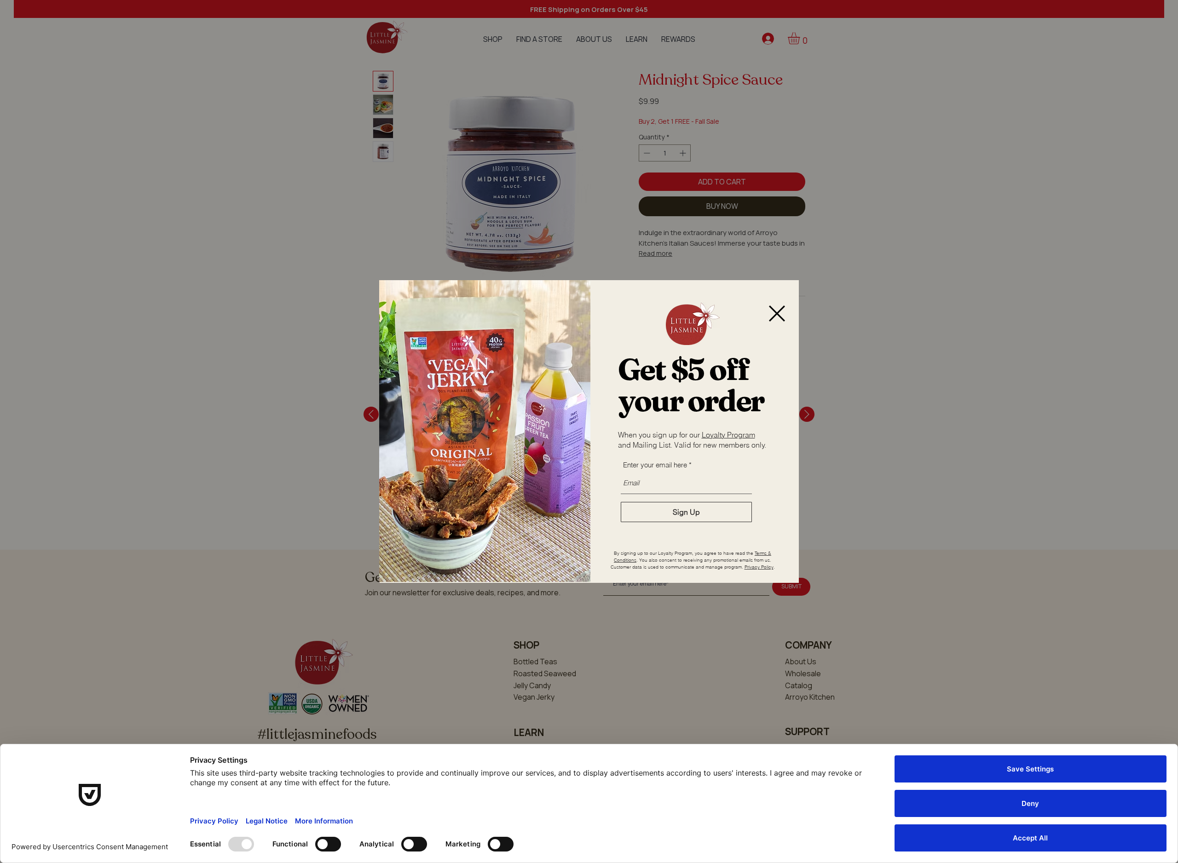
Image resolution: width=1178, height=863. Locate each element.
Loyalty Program (728, 434)
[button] (777, 313)
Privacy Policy (759, 567)
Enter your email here (655, 464)
